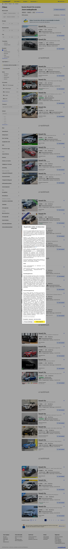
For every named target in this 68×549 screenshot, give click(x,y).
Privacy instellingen (28, 321)
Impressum (31, 319)
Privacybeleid (25, 319)
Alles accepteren (39, 321)
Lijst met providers (37, 319)
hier (36, 247)
